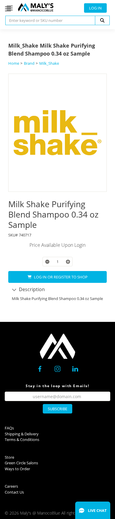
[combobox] (48, 20)
